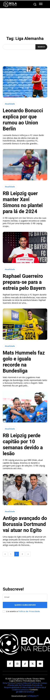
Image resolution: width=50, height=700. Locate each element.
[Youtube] (40, 664)
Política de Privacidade (29, 611)
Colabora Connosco (20, 689)
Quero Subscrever (25, 605)
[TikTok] (25, 664)
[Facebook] (10, 664)
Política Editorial (27, 687)
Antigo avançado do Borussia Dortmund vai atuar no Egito (25, 524)
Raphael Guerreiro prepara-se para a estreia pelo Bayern (24, 282)
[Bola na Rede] (10, 4)
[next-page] (28, 554)
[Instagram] (17, 664)
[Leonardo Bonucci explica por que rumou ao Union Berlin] (25, 81)
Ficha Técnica (8, 683)
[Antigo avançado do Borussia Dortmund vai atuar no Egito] (25, 489)
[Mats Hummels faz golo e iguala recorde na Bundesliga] (25, 324)
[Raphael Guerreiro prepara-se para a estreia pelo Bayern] (25, 247)
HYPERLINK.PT (32, 696)
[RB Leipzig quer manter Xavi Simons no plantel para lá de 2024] (25, 164)
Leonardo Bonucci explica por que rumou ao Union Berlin (23, 120)
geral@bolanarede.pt (25, 691)
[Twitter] (32, 664)
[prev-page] (5, 554)
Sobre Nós (40, 687)
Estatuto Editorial (23, 683)
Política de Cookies (39, 683)
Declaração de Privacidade (20, 685)
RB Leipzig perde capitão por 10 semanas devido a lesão (23, 445)
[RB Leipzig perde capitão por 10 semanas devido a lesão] (25, 406)
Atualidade (10, 104)
